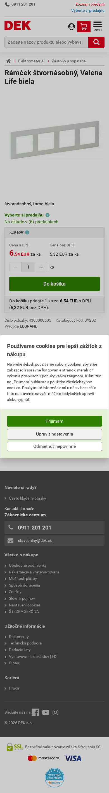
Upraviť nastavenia (54, 434)
